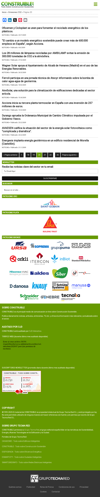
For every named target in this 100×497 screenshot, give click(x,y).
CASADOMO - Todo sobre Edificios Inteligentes (21, 441)
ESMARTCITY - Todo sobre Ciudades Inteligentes (22, 457)
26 (58, 155)
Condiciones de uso (67, 487)
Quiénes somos (15, 487)
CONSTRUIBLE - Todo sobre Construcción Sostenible (24, 446)
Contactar (56, 492)
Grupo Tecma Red (31, 430)
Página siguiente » (69, 155)
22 (50, 155)
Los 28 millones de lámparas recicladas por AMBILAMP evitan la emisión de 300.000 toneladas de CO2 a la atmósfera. (46, 54)
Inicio (4, 12)
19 (34, 155)
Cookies (43, 492)
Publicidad (31, 487)
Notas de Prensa (47, 487)
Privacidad (84, 487)
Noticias (5, 35)
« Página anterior (10, 155)
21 (45, 155)
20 (39, 155)
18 (28, 155)
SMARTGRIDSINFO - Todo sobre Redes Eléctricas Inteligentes (27, 462)
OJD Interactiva (35, 331)
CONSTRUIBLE (17, 4)
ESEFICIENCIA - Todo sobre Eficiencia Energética (21, 452)
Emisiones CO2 (14, 12)
